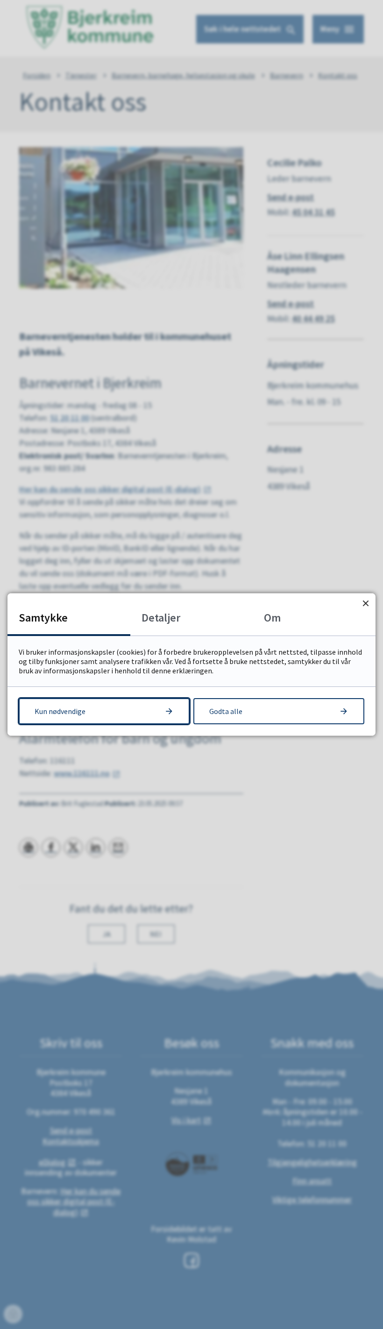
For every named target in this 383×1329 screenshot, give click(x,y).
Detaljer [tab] (161, 617)
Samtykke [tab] (43, 617)
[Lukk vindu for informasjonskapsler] (365, 603)
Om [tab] (272, 617)
